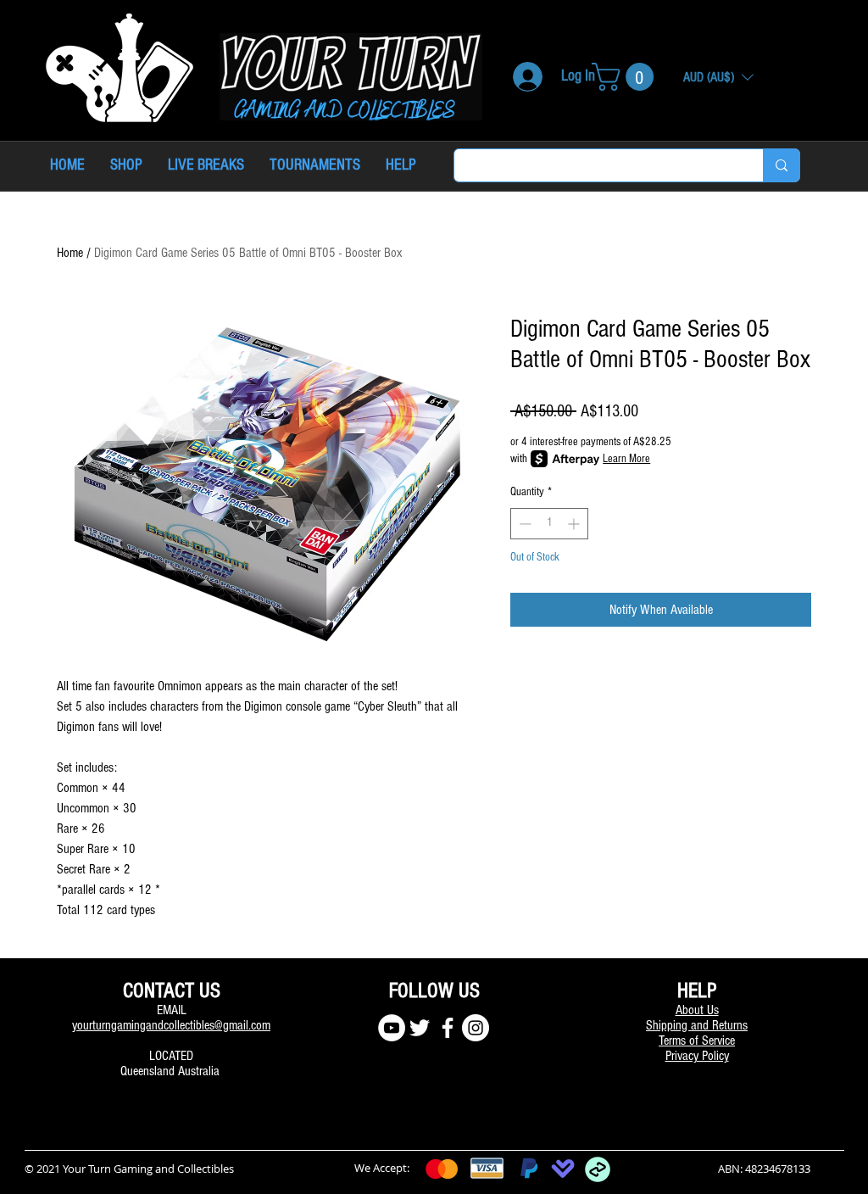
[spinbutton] (549, 523)
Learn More (626, 459)
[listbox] (718, 77)
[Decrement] (523, 523)
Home (70, 252)
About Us (697, 1010)
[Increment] (575, 523)
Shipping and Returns (697, 1025)
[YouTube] (391, 1027)
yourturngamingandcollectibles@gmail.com (171, 1025)
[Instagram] (475, 1027)
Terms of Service (697, 1040)
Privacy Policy (697, 1055)
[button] (626, 77)
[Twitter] (419, 1027)
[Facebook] (447, 1027)
